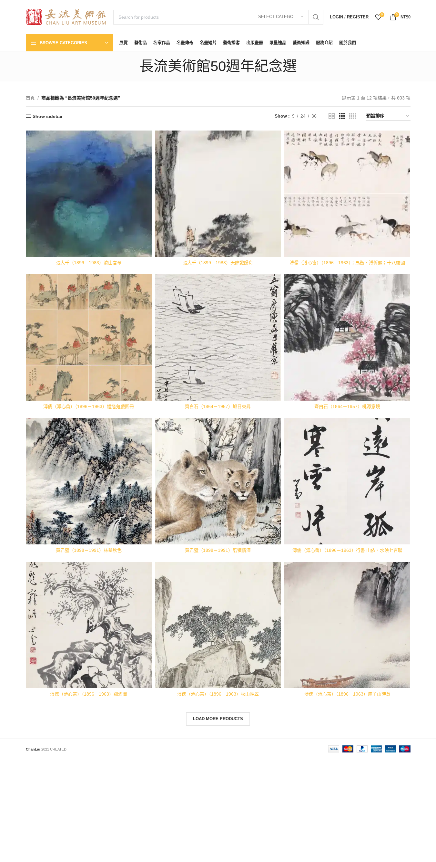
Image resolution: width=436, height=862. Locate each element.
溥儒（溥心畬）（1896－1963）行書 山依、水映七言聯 (347, 550)
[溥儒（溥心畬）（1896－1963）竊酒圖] (89, 625)
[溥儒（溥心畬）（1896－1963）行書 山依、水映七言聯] (347, 481)
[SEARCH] (316, 17)
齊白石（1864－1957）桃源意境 (347, 406)
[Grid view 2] (332, 116)
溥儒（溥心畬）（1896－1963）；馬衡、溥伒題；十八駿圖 (347, 262)
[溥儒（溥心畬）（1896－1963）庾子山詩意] (347, 625)
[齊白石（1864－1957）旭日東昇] (218, 337)
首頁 (30, 97)
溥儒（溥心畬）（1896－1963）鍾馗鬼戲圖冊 (88, 406)
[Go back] (131, 66)
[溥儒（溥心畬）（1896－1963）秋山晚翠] (218, 625)
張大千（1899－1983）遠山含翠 (89, 262)
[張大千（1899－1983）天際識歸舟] (218, 194)
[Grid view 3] (342, 116)
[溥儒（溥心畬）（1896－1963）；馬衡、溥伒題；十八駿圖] (347, 194)
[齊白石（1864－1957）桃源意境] (347, 337)
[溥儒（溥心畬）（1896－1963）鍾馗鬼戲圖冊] (89, 337)
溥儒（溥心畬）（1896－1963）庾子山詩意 (347, 694)
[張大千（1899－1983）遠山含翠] (89, 194)
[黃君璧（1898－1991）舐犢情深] (218, 481)
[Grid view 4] (352, 116)
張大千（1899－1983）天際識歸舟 (218, 262)
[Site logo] (66, 16)
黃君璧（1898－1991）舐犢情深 (218, 550)
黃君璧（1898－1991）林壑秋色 (89, 550)
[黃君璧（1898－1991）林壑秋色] (89, 481)
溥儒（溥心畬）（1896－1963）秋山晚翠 (218, 694)
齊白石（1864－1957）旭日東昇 (218, 406)
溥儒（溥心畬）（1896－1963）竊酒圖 (88, 694)
